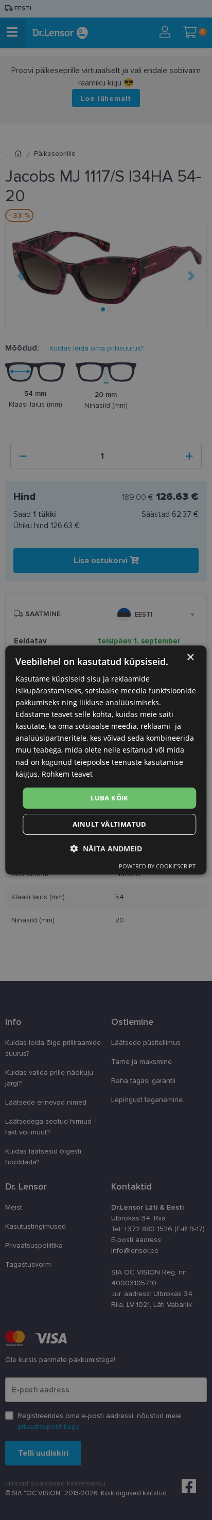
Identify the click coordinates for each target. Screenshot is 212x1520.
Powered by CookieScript (157, 866)
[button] (106, 848)
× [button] (190, 657)
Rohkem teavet (67, 774)
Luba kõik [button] (110, 797)
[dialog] (105, 760)
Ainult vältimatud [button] (110, 824)
